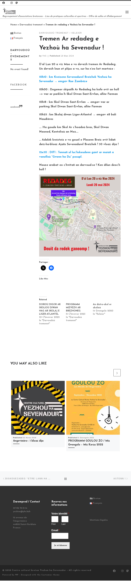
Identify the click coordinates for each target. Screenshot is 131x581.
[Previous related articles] (109, 372)
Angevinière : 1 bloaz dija (28, 441)
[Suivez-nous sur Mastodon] (16, 3)
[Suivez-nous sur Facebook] (3, 3)
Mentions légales (99, 520)
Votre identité (60, 513)
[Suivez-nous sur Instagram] (12, 3)
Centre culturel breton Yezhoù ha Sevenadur (39, 570)
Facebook (18, 85)
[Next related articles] (117, 372)
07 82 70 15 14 (20, 508)
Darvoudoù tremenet (31, 25)
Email (55, 530)
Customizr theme (50, 575)
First (53, 524)
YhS (44, 56)
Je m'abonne (60, 545)
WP (16, 575)
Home (13, 25)
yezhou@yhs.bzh (21, 511)
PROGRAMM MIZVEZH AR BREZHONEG (73, 307)
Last (64, 524)
